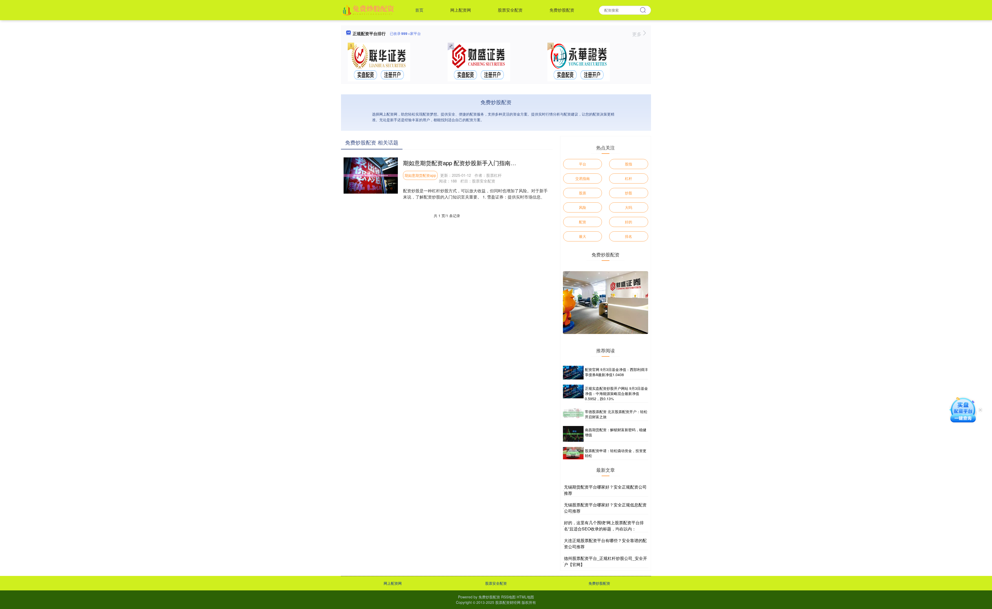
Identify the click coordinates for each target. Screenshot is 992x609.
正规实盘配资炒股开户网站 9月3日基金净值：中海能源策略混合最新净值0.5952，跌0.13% (616, 393)
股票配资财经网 (508, 602)
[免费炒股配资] (368, 9)
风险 (582, 207)
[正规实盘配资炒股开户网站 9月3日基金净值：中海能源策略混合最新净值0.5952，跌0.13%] (573, 394)
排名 (628, 236)
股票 (582, 192)
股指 (628, 163)
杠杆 (628, 178)
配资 (582, 221)
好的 (628, 221)
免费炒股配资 (561, 10)
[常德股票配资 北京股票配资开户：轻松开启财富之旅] (573, 414)
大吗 (628, 207)
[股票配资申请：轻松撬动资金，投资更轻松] (573, 453)
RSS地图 (508, 596)
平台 (582, 163)
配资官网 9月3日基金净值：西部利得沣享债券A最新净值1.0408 (616, 372)
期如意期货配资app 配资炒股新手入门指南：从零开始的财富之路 (485, 163)
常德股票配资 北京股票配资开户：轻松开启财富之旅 (616, 414)
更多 (637, 34)
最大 (582, 236)
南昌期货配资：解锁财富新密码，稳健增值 (615, 432)
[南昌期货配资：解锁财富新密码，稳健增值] (573, 434)
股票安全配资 (510, 10)
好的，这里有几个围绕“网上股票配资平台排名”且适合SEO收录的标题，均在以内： (604, 526)
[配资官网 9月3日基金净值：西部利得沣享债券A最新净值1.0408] (573, 372)
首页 (419, 10)
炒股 (628, 192)
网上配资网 (460, 10)
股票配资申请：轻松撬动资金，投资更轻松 (615, 453)
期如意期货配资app (420, 175)
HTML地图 (525, 596)
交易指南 (582, 178)
